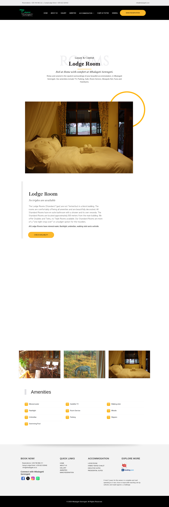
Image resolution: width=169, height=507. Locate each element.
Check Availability (41, 235)
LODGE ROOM (92, 463)
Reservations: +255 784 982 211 (32, 3)
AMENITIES (63, 470)
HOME (62, 463)
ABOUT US (63, 465)
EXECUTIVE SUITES (94, 468)
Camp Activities (103, 13)
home (46, 13)
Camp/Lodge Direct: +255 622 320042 (56, 3)
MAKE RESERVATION (133, 13)
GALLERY (63, 468)
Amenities (72, 13)
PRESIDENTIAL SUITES (95, 470)
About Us (54, 13)
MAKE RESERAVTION (67, 472)
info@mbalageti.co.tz (142, 3)
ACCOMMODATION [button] (86, 13)
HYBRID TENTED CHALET (96, 466)
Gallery (63, 13)
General (115, 13)
